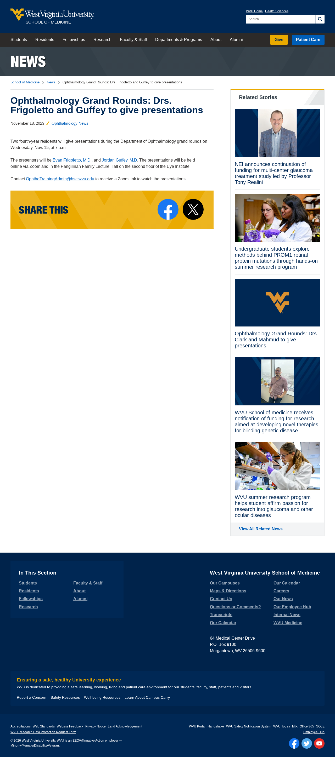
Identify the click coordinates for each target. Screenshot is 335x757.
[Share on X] (193, 209)
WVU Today (281, 726)
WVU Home (254, 11)
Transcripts (221, 614)
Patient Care (308, 39)
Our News (283, 599)
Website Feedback (70, 726)
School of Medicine (25, 82)
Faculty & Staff (133, 39)
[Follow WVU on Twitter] (307, 743)
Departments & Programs (178, 39)
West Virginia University (38, 740)
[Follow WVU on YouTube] (319, 743)
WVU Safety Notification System (248, 726)
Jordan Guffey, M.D (119, 160)
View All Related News (261, 529)
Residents (44, 39)
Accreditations (20, 726)
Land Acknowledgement (125, 726)
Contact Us (221, 599)
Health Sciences (276, 11)
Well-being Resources (102, 697)
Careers (281, 591)
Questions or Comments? (235, 607)
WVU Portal (197, 726)
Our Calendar (223, 623)
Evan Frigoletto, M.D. (72, 160)
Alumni (236, 39)
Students (18, 39)
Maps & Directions (228, 591)
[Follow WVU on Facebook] (294, 743)
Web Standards (44, 726)
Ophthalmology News (70, 123)
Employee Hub (314, 732)
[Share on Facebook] (168, 209)
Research (102, 39)
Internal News (286, 614)
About (215, 39)
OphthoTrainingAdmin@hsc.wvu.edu (60, 179)
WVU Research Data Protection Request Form (43, 732)
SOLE (320, 726)
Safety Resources (65, 697)
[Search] (320, 19)
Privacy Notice (95, 726)
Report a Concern (31, 697)
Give (279, 39)
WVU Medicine (287, 623)
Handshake (216, 726)
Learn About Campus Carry (147, 697)
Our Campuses (225, 583)
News (28, 61)
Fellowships (74, 39)
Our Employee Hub (292, 607)
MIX (295, 726)
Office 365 (307, 726)
